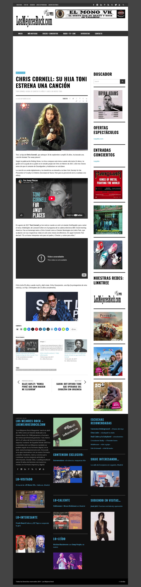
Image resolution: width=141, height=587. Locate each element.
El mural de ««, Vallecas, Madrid (33, 485)
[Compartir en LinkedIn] (86, 98)
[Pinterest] (104, 5)
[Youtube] (119, 5)
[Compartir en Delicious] (76, 101)
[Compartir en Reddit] (80, 101)
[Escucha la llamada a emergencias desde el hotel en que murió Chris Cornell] (76, 345)
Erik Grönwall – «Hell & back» (102, 448)
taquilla (96, 161)
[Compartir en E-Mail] (86, 101)
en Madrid (69, 506)
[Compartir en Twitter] (73, 98)
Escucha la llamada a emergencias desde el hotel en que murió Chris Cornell (75, 355)
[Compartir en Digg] (83, 101)
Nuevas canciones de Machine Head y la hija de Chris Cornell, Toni (27, 354)
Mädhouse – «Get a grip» (100, 444)
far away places (36, 370)
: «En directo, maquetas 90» (69, 460)
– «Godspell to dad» (103, 433)
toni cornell (52, 370)
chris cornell (27, 370)
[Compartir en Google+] (76, 98)
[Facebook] (93, 5)
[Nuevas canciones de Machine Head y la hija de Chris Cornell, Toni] (27, 345)
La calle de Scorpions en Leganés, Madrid (107, 465)
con (62, 544)
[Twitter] (116, 5)
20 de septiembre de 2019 (24, 99)
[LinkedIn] (101, 5)
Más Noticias (20, 73)
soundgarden (44, 370)
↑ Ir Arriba (122, 581)
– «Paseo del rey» (107, 429)
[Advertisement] (70, 54)
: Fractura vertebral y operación (106, 506)
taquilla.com (98, 139)
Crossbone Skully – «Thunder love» (104, 440)
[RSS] (108, 5)
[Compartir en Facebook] (69, 98)
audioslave (19, 370)
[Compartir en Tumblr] (83, 98)
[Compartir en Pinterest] (80, 98)
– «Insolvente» (107, 437)
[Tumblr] (112, 5)
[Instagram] (97, 5)
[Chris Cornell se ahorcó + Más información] (51, 345)
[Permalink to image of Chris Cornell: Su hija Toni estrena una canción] (52, 126)
